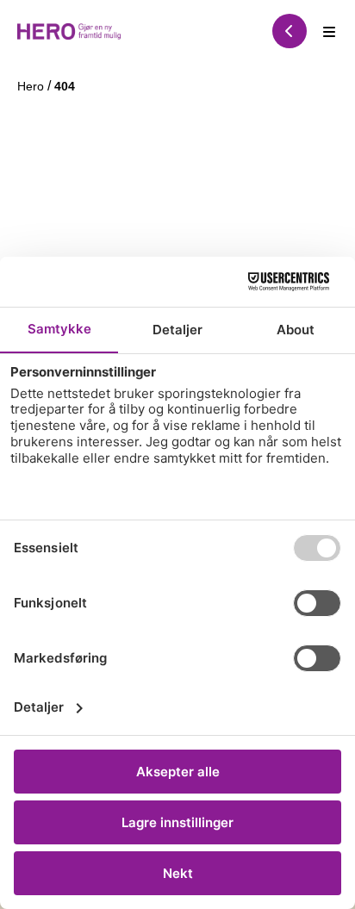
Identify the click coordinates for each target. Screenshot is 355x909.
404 (64, 86)
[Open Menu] (329, 31)
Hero (32, 86)
